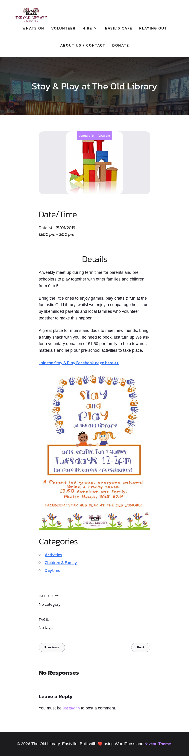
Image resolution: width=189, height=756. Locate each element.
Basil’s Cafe (118, 28)
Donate (120, 45)
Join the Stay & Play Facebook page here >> (79, 363)
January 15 (86, 135)
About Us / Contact (82, 45)
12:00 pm (104, 135)
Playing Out (153, 28)
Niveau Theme (158, 744)
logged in (71, 708)
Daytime (52, 570)
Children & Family (61, 562)
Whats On (33, 28)
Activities (53, 555)
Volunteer (63, 28)
